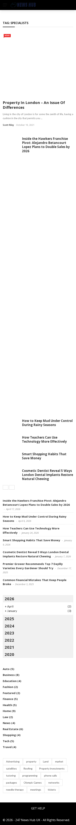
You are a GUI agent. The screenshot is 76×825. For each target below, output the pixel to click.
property (31, 761)
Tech (6, 741)
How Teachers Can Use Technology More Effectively (44, 439)
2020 (9, 654)
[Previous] (5, 487)
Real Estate (10, 729)
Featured (9, 693)
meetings (35, 789)
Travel (7, 747)
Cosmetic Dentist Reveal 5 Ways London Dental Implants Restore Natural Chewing (47, 475)
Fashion (8, 687)
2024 (9, 626)
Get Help (38, 808)
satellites (11, 768)
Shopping (9, 735)
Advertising (13, 761)
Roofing (27, 768)
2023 (9, 633)
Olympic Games (33, 782)
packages (11, 782)
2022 (9, 640)
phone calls (50, 775)
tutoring (11, 775)
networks (53, 782)
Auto (6, 669)
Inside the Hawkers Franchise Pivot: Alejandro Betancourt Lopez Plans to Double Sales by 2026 (46, 145)
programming (29, 775)
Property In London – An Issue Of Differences (34, 105)
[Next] (12, 487)
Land (46, 761)
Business (9, 675)
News (7, 35)
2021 (9, 647)
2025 (9, 618)
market (59, 761)
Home (7, 711)
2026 (9, 598)
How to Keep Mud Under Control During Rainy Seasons (47, 423)
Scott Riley (8, 125)
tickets (52, 789)
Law (5, 717)
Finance (8, 699)
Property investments (52, 768)
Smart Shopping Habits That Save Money (44, 456)
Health (7, 705)
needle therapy (15, 789)
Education (10, 681)
